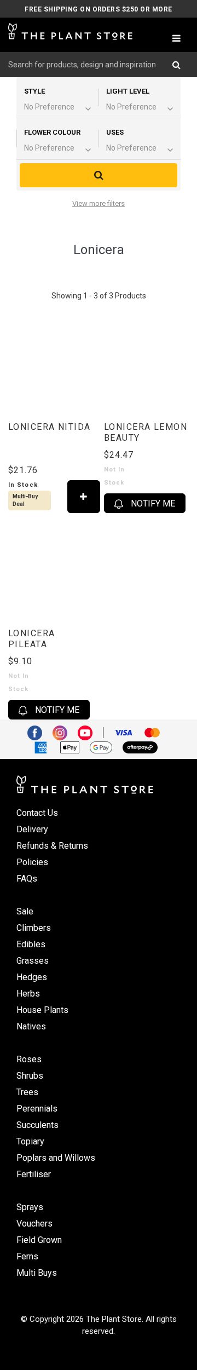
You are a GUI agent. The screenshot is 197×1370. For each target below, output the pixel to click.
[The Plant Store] (70, 31)
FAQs (26, 878)
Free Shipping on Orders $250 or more (98, 9)
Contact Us (37, 813)
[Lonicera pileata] (50, 570)
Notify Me (152, 503)
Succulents (37, 1125)
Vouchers (34, 1223)
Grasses (32, 960)
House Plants (42, 1010)
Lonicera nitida (49, 427)
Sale (24, 911)
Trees (27, 1092)
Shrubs (29, 1075)
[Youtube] (89, 731)
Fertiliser (33, 1174)
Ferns (27, 1256)
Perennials (36, 1108)
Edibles (30, 944)
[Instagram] (64, 731)
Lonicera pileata (31, 638)
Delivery (32, 829)
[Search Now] (180, 64)
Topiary (30, 1141)
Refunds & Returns (52, 846)
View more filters (98, 203)
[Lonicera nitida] (50, 364)
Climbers (33, 928)
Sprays (29, 1207)
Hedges (31, 977)
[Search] (98, 175)
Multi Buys (36, 1273)
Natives (31, 1026)
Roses (29, 1059)
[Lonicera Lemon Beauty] (146, 364)
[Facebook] (38, 731)
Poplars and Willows (55, 1158)
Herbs (28, 993)
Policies (32, 862)
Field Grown (39, 1240)
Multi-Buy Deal (25, 500)
